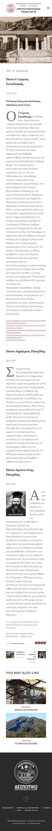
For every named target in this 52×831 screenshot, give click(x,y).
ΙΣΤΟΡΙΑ (23, 6)
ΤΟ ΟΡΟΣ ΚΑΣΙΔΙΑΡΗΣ (26, 743)
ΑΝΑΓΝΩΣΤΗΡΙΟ (22, 4)
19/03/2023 (26, 740)
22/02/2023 (33, 6)
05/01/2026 (26, 707)
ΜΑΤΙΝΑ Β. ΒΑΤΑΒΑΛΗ (26, 710)
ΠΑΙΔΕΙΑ (21, 643)
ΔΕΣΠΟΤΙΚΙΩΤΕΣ (35, 4)
